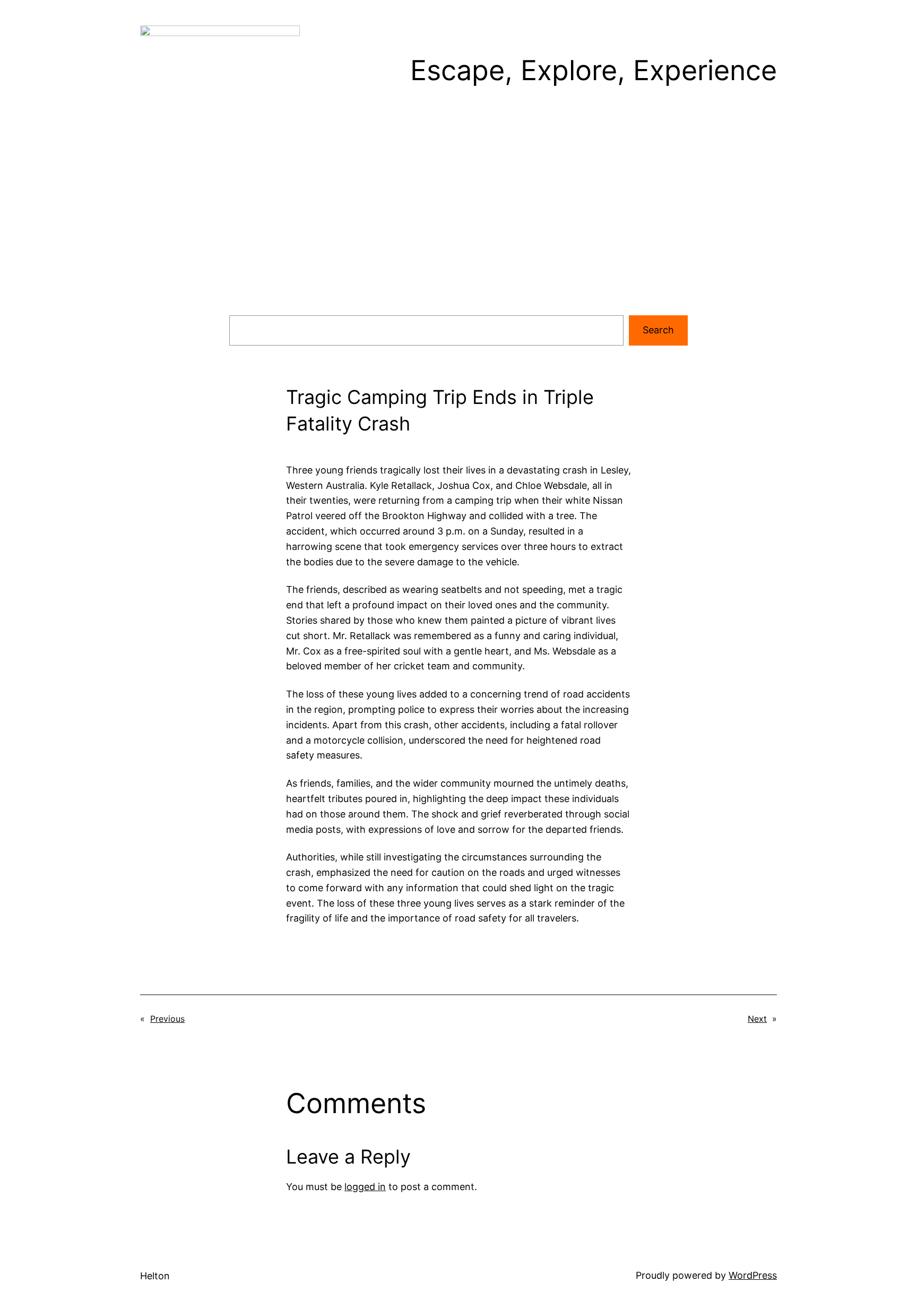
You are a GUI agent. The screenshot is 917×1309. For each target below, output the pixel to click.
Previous (167, 1018)
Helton (155, 1275)
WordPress (753, 1275)
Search (658, 329)
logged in (365, 1186)
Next (757, 1018)
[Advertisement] (458, 228)
